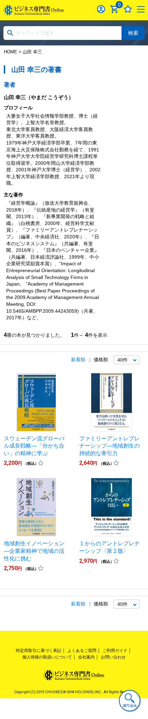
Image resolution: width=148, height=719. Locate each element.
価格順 (101, 359)
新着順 (78, 359)
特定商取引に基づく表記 (38, 650)
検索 (133, 33)
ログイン (101, 9)
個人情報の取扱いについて (47, 657)
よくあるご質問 (81, 650)
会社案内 (86, 657)
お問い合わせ (113, 657)
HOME (10, 51)
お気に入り (128, 9)
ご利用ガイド (115, 650)
